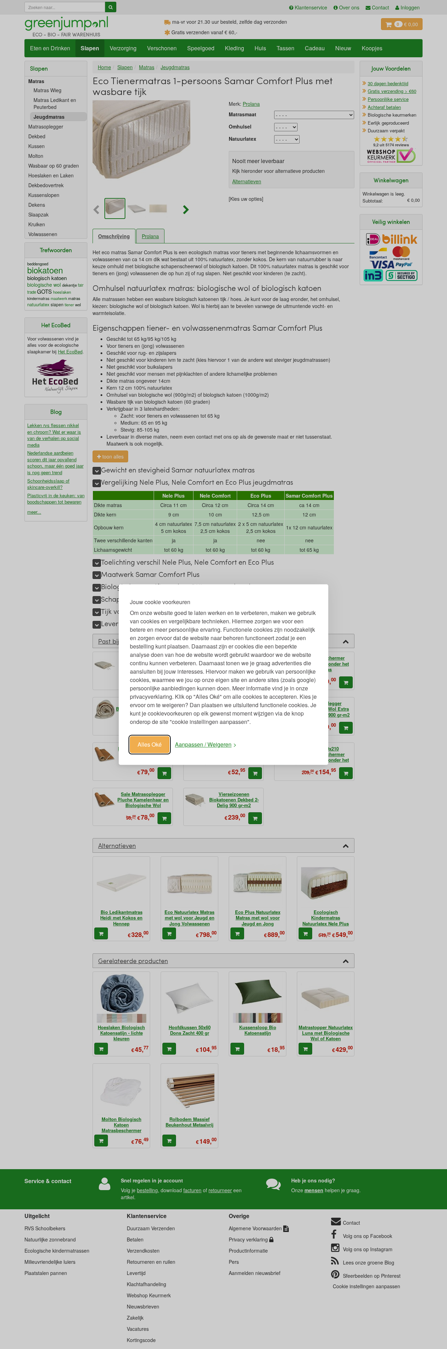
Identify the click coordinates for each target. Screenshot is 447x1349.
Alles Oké (150, 744)
